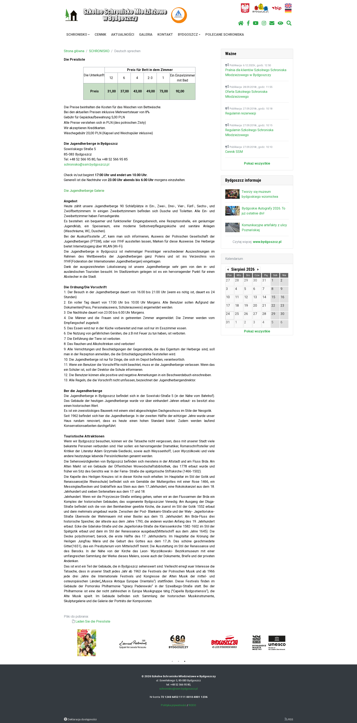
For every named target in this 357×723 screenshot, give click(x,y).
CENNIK (100, 35)
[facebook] (248, 23)
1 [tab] (172, 661)
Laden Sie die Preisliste (92, 621)
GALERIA (145, 35)
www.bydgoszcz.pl (267, 242)
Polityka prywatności (173, 705)
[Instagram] (264, 23)
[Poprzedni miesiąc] (227, 269)
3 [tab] (185, 661)
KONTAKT (165, 35)
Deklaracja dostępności (82, 719)
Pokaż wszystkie (257, 163)
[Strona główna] (240, 23)
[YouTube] (255, 23)
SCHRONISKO (76, 35)
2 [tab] (178, 661)
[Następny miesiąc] (258, 269)
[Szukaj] (289, 23)
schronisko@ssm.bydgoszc (84, 164)
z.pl (106, 164)
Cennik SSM (234, 152)
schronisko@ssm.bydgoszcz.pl (178, 688)
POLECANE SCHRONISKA (224, 35)
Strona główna (74, 51)
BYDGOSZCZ (188, 35)
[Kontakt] (272, 23)
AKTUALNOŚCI (122, 35)
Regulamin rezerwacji (240, 113)
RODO (192, 705)
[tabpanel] (132, 642)
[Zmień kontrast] (280, 23)
